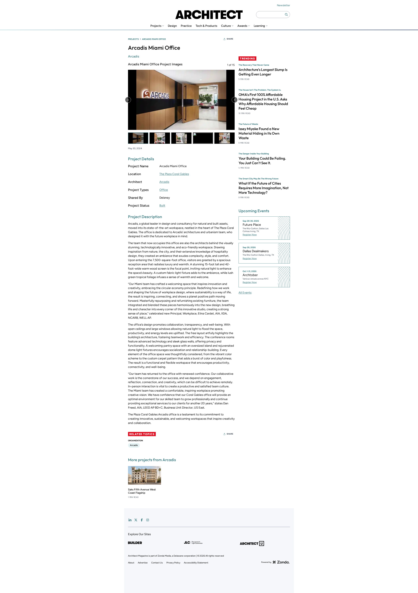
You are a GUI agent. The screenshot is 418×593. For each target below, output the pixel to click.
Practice (186, 26)
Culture (226, 26)
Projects (155, 26)
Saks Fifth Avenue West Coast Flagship (142, 491)
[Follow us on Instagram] (148, 520)
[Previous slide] (128, 100)
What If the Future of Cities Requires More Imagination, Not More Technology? (264, 188)
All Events (245, 292)
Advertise (143, 562)
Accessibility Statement (196, 562)
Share (230, 39)
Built (162, 205)
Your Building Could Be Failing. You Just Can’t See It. (262, 160)
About (131, 562)
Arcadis (133, 56)
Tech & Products (206, 26)
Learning (259, 26)
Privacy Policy (173, 562)
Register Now (250, 234)
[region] (181, 103)
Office (163, 190)
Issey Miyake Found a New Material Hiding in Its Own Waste (259, 133)
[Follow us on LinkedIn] (130, 520)
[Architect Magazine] (209, 14)
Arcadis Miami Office (154, 39)
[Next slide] (235, 100)
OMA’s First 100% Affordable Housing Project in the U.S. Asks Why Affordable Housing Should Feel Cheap (263, 101)
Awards (242, 26)
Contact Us (157, 562)
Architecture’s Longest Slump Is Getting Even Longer (263, 71)
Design (172, 26)
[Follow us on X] (136, 520)
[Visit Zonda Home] (275, 562)
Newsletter (283, 5)
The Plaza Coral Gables (174, 174)
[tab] (138, 138)
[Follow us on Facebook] (142, 520)
